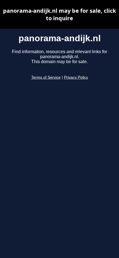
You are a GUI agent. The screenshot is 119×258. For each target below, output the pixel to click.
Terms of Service (46, 77)
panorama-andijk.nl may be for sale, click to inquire (59, 14)
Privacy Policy (76, 77)
